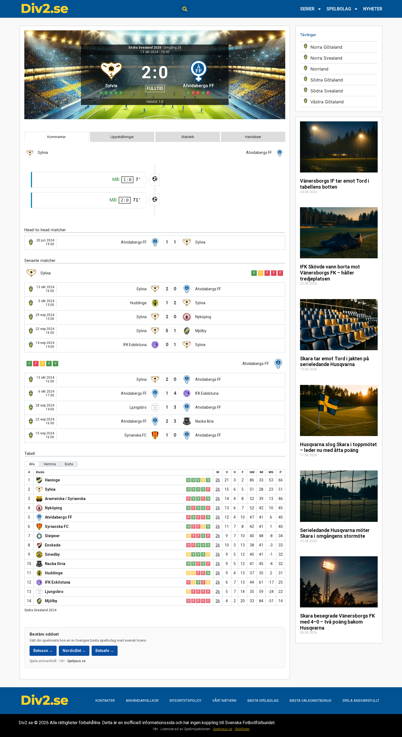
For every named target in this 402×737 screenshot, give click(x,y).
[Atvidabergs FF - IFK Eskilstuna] (155, 394)
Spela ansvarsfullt (360, 700)
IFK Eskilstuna (57, 582)
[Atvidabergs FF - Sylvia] (155, 243)
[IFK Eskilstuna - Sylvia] (155, 345)
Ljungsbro (54, 591)
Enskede (52, 545)
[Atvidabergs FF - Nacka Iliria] (155, 422)
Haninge (52, 480)
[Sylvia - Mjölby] (155, 331)
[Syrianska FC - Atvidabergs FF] (155, 436)
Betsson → (43, 650)
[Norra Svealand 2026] (339, 57)
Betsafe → (104, 650)
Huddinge (54, 573)
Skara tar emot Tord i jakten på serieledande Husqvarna (334, 361)
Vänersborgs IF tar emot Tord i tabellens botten (334, 184)
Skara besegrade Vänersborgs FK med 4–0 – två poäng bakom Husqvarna (337, 621)
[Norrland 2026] (339, 68)
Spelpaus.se (76, 661)
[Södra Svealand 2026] (339, 90)
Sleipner (52, 536)
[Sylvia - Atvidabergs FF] (155, 289)
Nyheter (372, 8)
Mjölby (51, 601)
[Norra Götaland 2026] (339, 47)
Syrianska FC (57, 526)
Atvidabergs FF (58, 517)
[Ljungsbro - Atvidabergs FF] (155, 408)
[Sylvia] (111, 77)
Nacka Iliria (55, 563)
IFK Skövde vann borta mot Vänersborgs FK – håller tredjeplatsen (330, 272)
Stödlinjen (242, 729)
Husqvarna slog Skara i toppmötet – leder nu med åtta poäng (338, 447)
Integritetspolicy (185, 700)
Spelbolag (339, 8)
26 (217, 480)
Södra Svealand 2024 (144, 47)
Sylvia (50, 489)
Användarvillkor (142, 700)
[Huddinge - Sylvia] (155, 303)
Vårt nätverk (224, 700)
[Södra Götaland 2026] (339, 79)
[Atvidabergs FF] (198, 77)
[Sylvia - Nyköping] (155, 317)
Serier (307, 8)
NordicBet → (74, 650)
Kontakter (105, 700)
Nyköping (53, 508)
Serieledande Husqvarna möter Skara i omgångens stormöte (335, 533)
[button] (185, 8)
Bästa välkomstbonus (310, 700)
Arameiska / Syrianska (65, 498)
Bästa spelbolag (263, 700)
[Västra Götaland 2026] (339, 101)
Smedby (52, 554)
